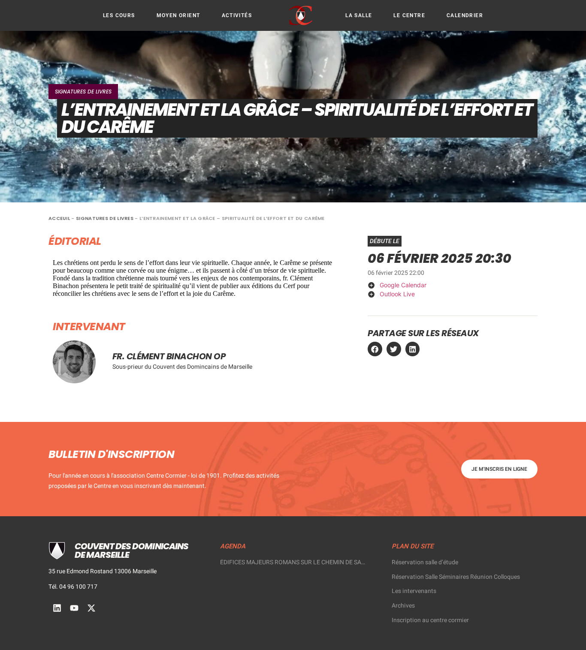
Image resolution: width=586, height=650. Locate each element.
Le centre (409, 15)
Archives (403, 605)
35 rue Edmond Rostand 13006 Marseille (102, 571)
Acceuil (59, 218)
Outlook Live (397, 294)
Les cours (119, 15)
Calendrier (465, 15)
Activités (237, 15)
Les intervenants (414, 591)
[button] (375, 349)
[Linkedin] (57, 608)
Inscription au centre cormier (430, 620)
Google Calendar (403, 285)
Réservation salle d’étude (425, 562)
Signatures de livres (83, 91)
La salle (358, 15)
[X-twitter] (91, 608)
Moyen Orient (178, 15)
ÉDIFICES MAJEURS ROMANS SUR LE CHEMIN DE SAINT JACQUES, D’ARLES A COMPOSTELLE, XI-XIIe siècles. (293, 562)
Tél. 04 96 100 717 (72, 586)
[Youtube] (74, 608)
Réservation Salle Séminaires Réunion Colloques (456, 576)
